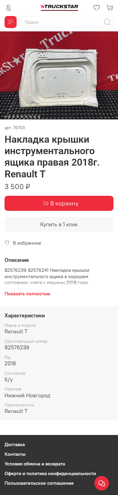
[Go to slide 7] (30, 117)
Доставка (15, 444)
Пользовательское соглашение (39, 483)
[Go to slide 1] (5, 117)
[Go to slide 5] (22, 117)
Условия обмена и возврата (35, 464)
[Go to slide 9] (39, 117)
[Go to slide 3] (14, 117)
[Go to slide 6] (26, 117)
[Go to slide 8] (35, 117)
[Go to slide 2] (9, 117)
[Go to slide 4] (18, 117)
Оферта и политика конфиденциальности (50, 473)
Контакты (15, 454)
